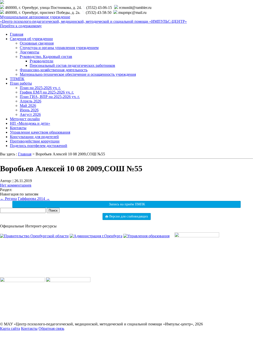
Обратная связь (51, 328)
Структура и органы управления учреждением (59, 48)
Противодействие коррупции (35, 141)
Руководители (41, 61)
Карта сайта (10, 328)
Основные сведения (37, 43)
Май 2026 (28, 105)
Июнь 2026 (29, 110)
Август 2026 (30, 114)
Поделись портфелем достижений (38, 146)
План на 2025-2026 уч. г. (40, 88)
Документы (29, 52)
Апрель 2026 (30, 101)
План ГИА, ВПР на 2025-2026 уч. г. (50, 97)
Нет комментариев (15, 185)
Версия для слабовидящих (128, 216)
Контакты (18, 128)
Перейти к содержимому (21, 26)
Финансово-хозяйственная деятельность (53, 70)
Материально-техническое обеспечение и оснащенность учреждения (78, 74)
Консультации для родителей (34, 137)
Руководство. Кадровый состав (46, 56)
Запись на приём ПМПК (126, 204)
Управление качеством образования (40, 132)
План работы (21, 83)
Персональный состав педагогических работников (72, 65)
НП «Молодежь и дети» (30, 123)
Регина (8, 198)
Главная (16, 34)
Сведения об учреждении (31, 39)
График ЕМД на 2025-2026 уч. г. (47, 92)
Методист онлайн (25, 119)
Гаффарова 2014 (34, 198)
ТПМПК (17, 79)
